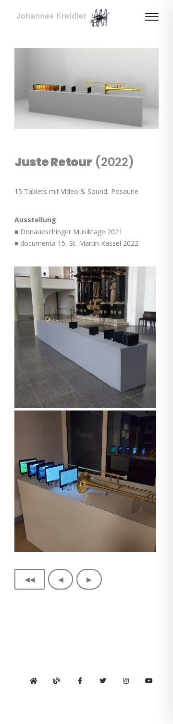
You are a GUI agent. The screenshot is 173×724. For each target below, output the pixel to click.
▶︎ (89, 579)
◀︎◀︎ (30, 579)
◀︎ (60, 579)
